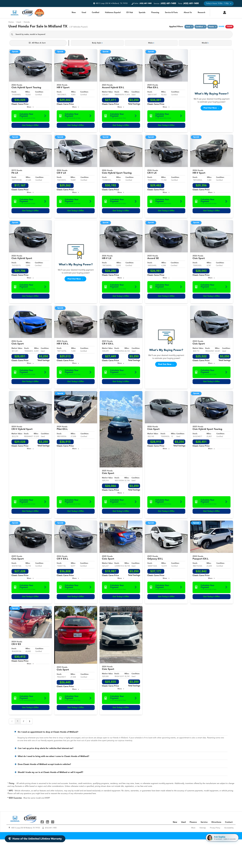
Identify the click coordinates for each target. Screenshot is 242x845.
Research (201, 12)
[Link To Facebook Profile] (42, 822)
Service (204, 822)
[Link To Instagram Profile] (52, 822)
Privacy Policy (215, 828)
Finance (193, 822)
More (29, 107)
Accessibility (229, 828)
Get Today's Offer (30, 125)
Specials (142, 12)
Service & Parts (171, 12)
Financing (155, 12)
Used (84, 12)
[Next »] (29, 721)
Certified (95, 12)
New (74, 12)
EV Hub (129, 12)
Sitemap (203, 828)
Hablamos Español (113, 12)
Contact (229, 822)
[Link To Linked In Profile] (47, 822)
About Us (188, 12)
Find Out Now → (211, 108)
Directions (216, 822)
